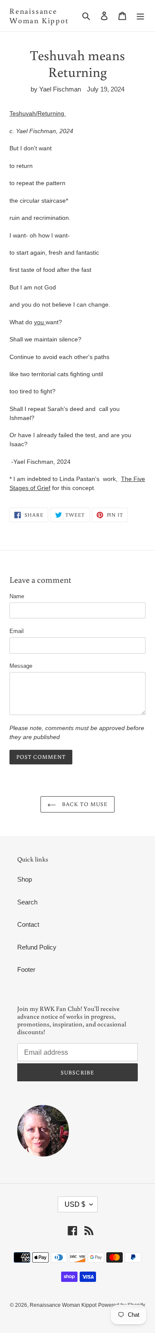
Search (27, 902)
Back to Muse (84, 804)
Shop (24, 879)
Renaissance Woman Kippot (39, 15)
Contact (28, 924)
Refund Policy (36, 947)
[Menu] (140, 15)
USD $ (75, 1204)
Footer (26, 969)
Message (20, 666)
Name (16, 596)
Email (16, 631)
